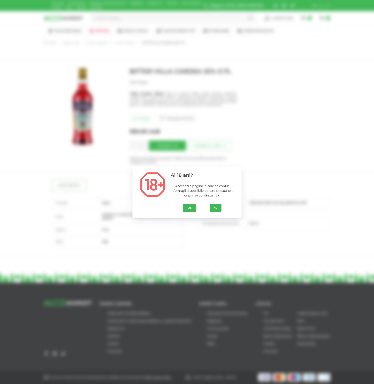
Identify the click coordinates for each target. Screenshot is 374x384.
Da (190, 208)
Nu (215, 208)
